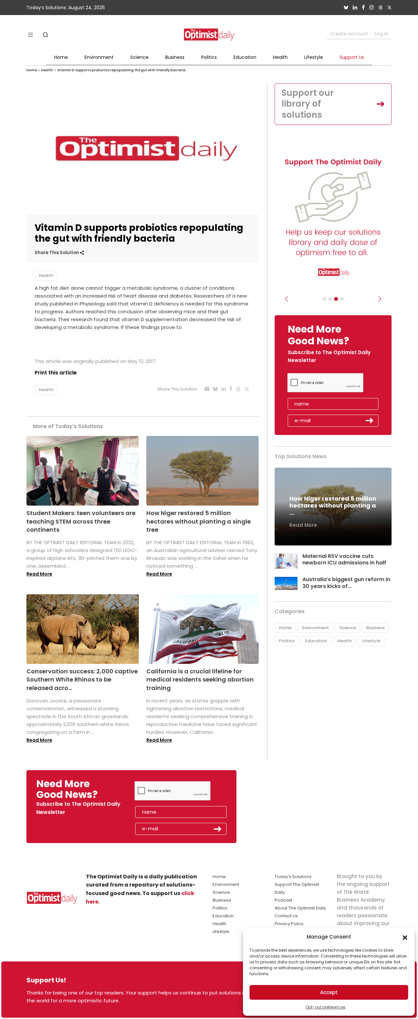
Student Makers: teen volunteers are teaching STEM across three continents (81, 521)
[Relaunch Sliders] (342, 299)
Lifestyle (313, 57)
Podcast (283, 900)
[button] (405, 937)
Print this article (56, 372)
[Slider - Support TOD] (336, 299)
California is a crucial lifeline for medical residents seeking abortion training (200, 679)
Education (244, 57)
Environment (99, 57)
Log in (381, 33)
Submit (370, 420)
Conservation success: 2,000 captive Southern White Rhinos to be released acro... (82, 679)
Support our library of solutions (307, 104)
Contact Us (286, 916)
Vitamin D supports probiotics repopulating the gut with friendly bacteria (121, 70)
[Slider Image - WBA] (330, 299)
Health (280, 57)
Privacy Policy (289, 924)
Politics (209, 57)
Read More (39, 574)
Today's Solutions (293, 876)
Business (175, 57)
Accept (329, 992)
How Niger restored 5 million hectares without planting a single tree (198, 521)
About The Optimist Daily (300, 908)
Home (61, 57)
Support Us (352, 57)
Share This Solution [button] (57, 253)
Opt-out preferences (326, 1007)
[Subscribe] (324, 299)
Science (139, 57)
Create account (349, 33)
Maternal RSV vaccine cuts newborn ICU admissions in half (344, 559)
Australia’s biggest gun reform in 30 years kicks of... (346, 583)
